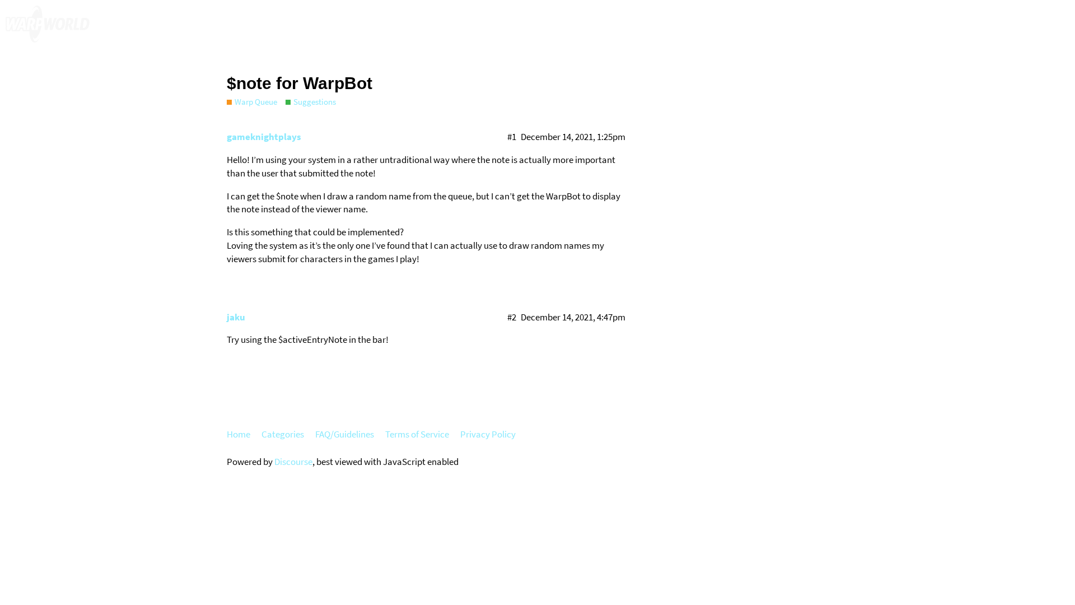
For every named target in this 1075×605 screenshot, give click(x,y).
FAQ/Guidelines (344, 434)
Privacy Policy (488, 434)
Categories (282, 434)
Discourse (293, 461)
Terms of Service (417, 434)
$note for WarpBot (299, 83)
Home (238, 434)
